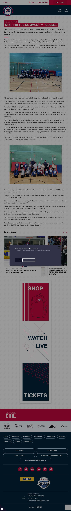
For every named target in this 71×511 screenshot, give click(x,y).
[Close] (59, 248)
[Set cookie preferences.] (3, 507)
